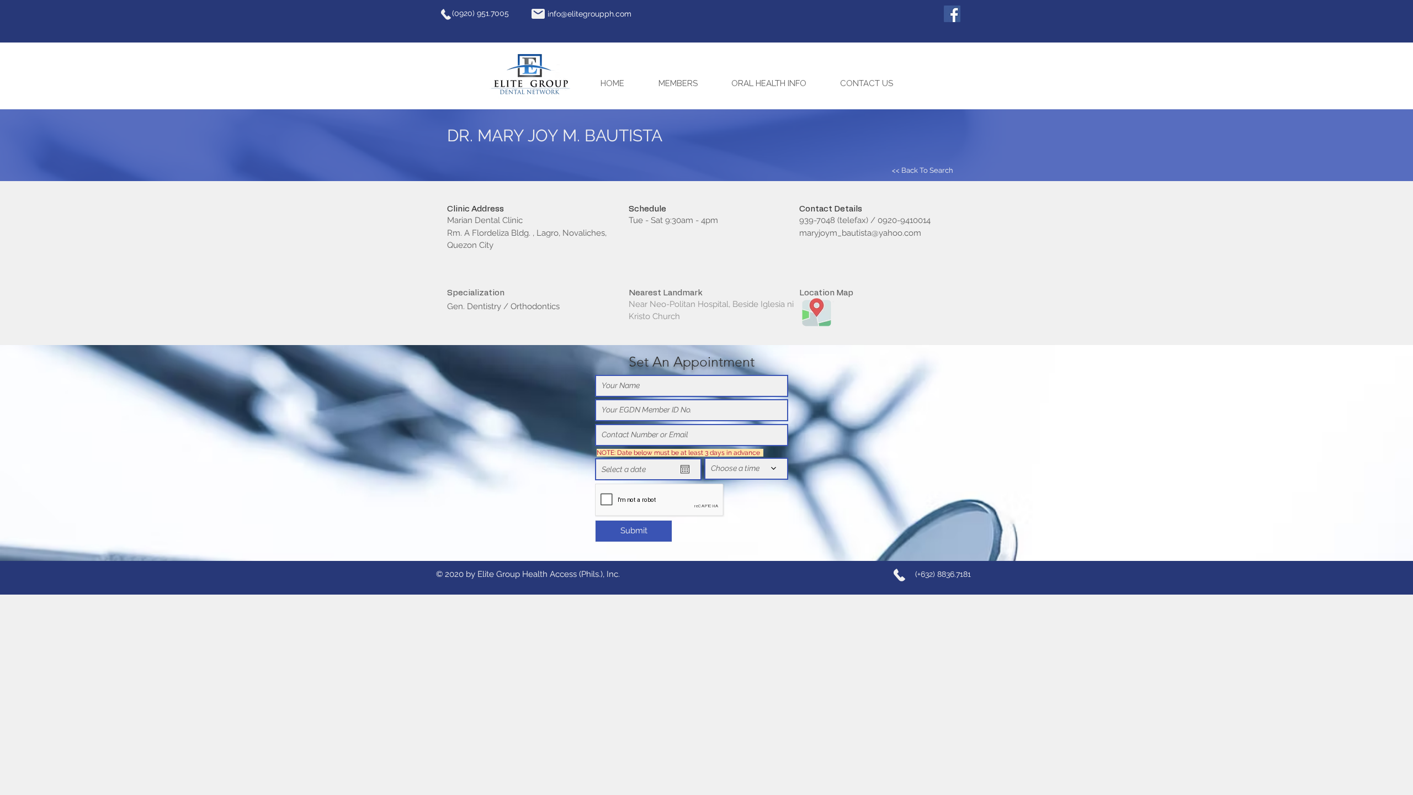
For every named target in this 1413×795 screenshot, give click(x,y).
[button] (686, 83)
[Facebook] (952, 14)
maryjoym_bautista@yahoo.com (860, 233)
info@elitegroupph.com (589, 13)
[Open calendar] (685, 469)
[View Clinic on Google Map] (816, 312)
